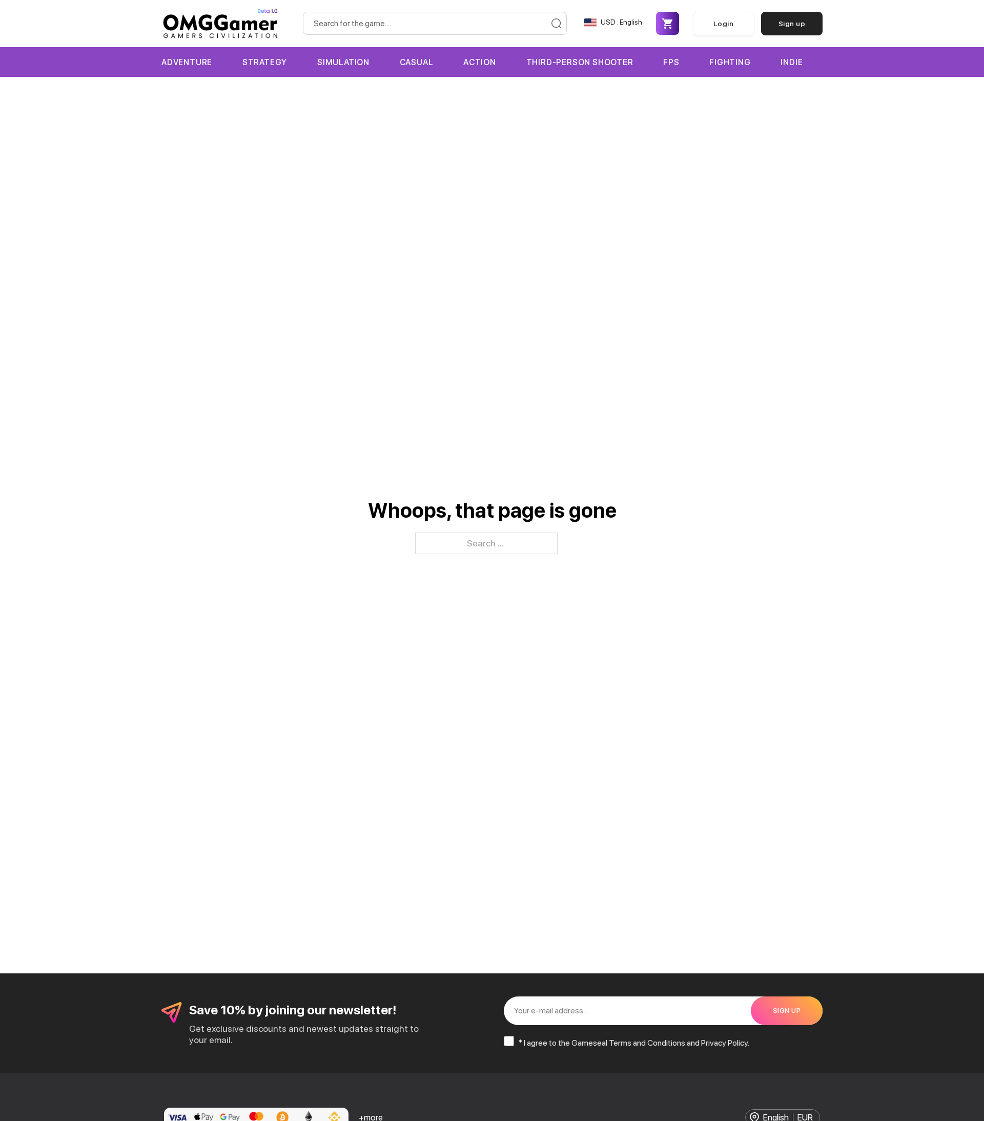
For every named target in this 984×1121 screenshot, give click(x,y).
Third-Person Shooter (579, 62)
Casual (417, 62)
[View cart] (667, 23)
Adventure (186, 62)
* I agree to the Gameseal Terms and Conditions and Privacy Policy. (633, 1043)
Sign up (792, 23)
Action (479, 62)
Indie (792, 62)
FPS (671, 62)
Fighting (729, 62)
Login (723, 23)
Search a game (556, 23)
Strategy (264, 62)
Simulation (343, 62)
